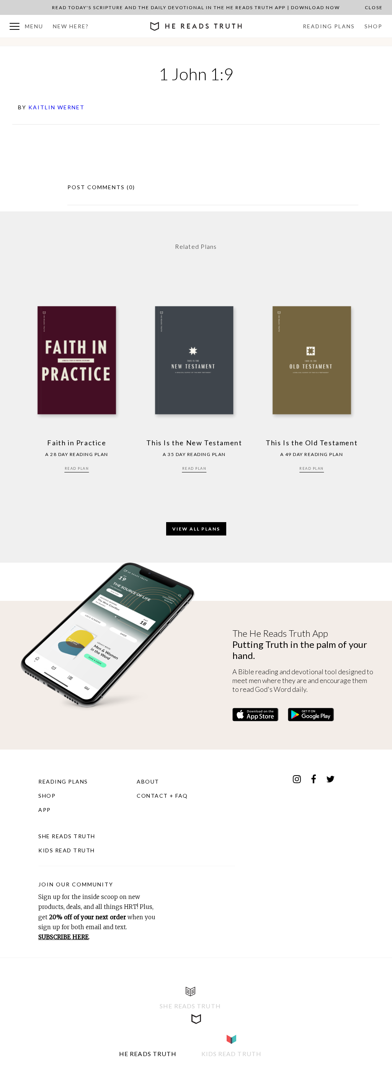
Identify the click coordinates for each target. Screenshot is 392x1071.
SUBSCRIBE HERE (63, 937)
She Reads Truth (66, 836)
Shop (373, 26)
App (44, 809)
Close (374, 7)
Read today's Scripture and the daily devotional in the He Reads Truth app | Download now (196, 7)
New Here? (71, 26)
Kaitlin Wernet (56, 107)
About (148, 781)
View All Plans (196, 529)
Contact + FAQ (162, 795)
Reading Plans (329, 26)
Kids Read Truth (66, 850)
